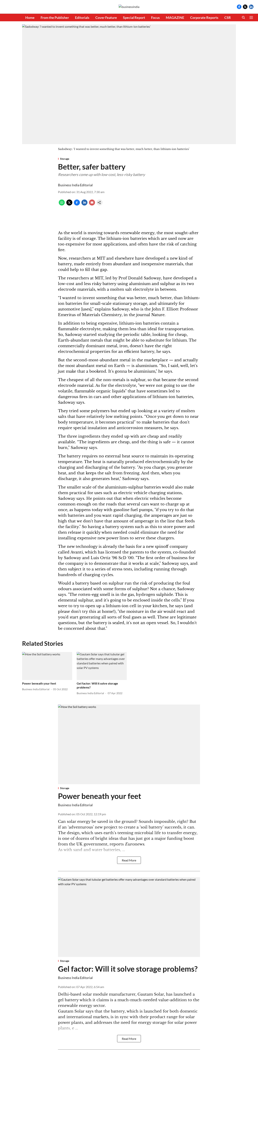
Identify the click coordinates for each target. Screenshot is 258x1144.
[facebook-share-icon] (77, 204)
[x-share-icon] (69, 204)
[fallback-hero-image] (47, 666)
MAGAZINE (175, 17)
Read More (129, 860)
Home (30, 17)
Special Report (134, 17)
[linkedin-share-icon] (84, 204)
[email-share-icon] (92, 204)
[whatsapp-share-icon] (62, 204)
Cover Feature (106, 17)
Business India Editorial (75, 185)
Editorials (82, 17)
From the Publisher (55, 17)
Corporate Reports (204, 17)
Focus (155, 17)
